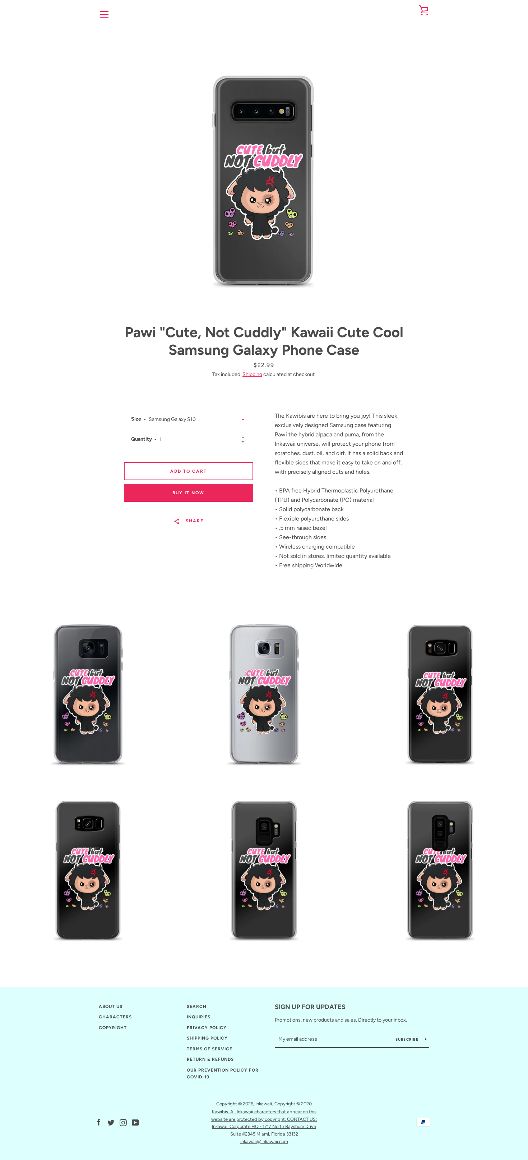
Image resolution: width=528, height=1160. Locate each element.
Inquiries (198, 1016)
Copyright (113, 1027)
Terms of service (209, 1048)
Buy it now (188, 492)
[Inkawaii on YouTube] (135, 1122)
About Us (110, 1006)
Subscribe (407, 1039)
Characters (115, 1016)
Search (197, 1006)
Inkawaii (263, 1103)
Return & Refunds (210, 1059)
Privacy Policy (207, 1027)
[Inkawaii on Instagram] (123, 1122)
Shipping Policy (207, 1038)
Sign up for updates (310, 1007)
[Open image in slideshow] (264, 174)
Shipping (252, 374)
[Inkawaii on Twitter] (111, 1122)
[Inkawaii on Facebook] (98, 1122)
